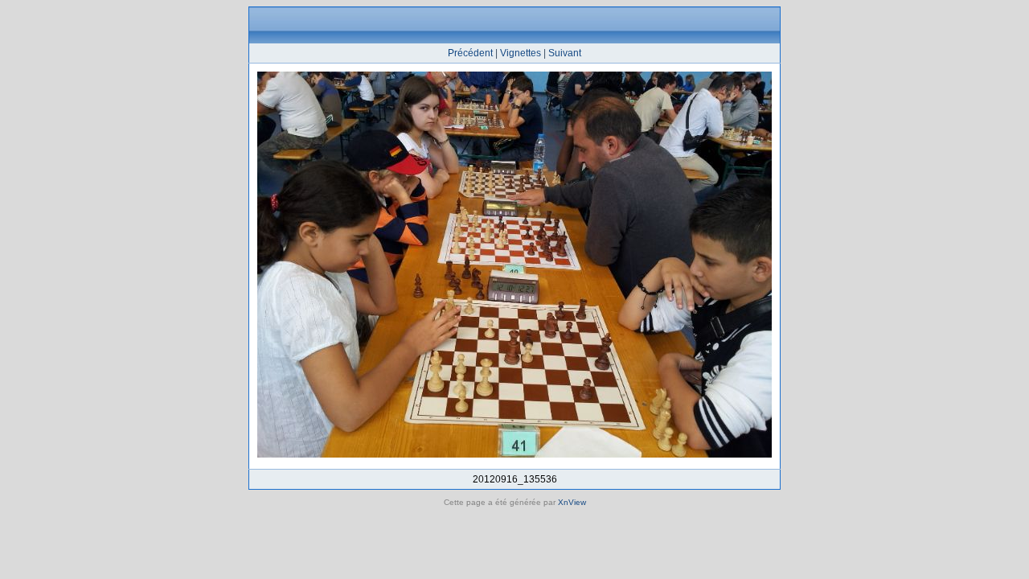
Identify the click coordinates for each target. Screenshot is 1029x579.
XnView (572, 502)
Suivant (564, 53)
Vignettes (520, 53)
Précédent (470, 53)
